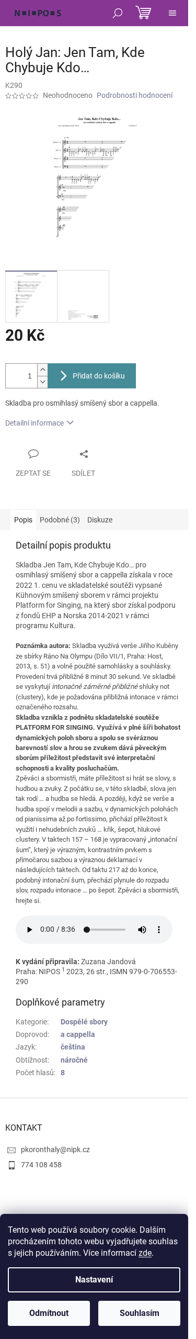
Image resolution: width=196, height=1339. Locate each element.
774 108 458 (41, 1165)
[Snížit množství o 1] (42, 382)
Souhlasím (139, 1313)
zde (145, 1253)
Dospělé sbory (84, 1022)
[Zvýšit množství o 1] (42, 370)
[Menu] (172, 13)
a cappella (78, 1034)
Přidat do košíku (99, 376)
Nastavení (94, 1280)
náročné (74, 1060)
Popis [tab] (23, 520)
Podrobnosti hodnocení (134, 95)
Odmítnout (48, 1313)
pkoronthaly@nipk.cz (55, 1149)
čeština (73, 1047)
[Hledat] (117, 13)
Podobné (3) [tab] (60, 520)
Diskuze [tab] (99, 520)
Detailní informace (34, 423)
